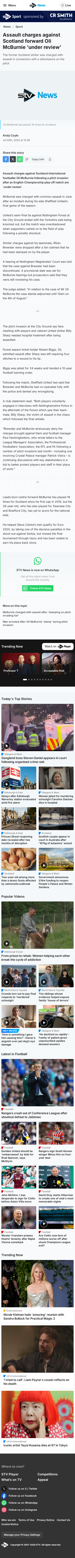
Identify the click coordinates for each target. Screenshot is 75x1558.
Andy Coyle (10, 135)
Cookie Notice (9, 1524)
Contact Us (63, 1519)
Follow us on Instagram (23, 1509)
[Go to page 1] (25, 679)
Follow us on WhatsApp (23, 1502)
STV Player (9, 1474)
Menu (12, 5)
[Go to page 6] (40, 679)
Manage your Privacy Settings (22, 1534)
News (7, 26)
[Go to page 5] (37, 679)
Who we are (8, 1519)
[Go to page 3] (31, 679)
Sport (19, 26)
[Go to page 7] (43, 679)
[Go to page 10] (51, 679)
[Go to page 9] (48, 679)
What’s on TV (11, 1480)
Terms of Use (26, 1519)
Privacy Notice (45, 1519)
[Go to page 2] (29, 679)
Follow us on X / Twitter (23, 1488)
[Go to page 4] (34, 679)
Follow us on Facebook (23, 1495)
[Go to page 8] (45, 679)
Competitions (48, 1474)
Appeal (43, 1480)
